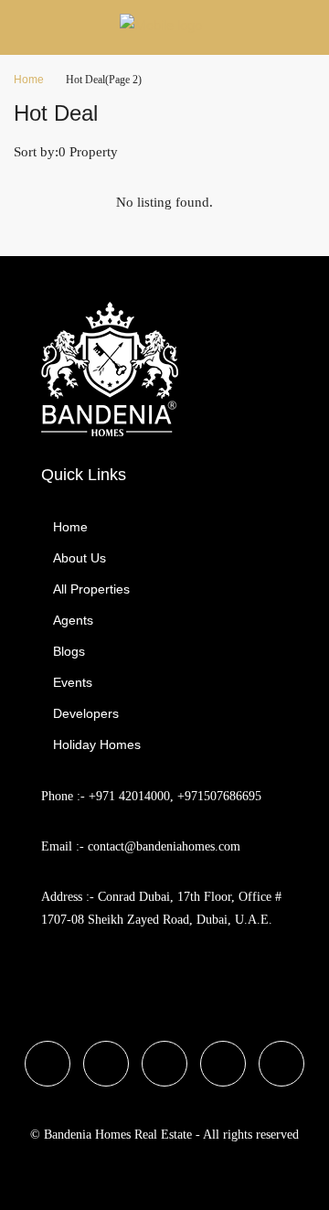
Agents (73, 620)
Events (72, 682)
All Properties (91, 589)
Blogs (69, 651)
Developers (86, 713)
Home (70, 526)
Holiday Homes (97, 744)
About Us (79, 558)
